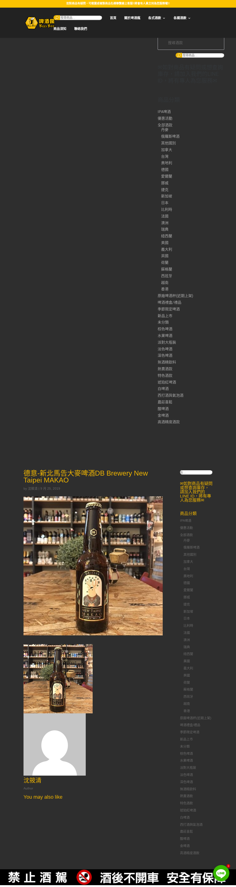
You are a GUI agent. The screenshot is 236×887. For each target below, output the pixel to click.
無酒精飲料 (167, 362)
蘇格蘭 (166, 269)
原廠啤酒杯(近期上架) (175, 296)
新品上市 (165, 316)
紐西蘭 (166, 236)
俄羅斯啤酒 (170, 136)
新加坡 (166, 196)
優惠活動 (165, 118)
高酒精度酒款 (169, 422)
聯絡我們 (80, 28)
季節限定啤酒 (169, 309)
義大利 (166, 249)
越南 (164, 282)
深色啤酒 (165, 355)
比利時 (166, 209)
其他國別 (168, 143)
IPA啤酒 (164, 112)
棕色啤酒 (165, 329)
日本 (164, 203)
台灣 (164, 156)
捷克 (164, 190)
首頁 (113, 18)
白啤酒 (163, 389)
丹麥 (164, 130)
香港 (164, 289)
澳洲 (164, 223)
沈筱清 (33, 488)
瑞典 (164, 229)
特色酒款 (165, 375)
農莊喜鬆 (165, 402)
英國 (164, 256)
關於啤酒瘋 (132, 18)
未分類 (163, 322)
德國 (164, 169)
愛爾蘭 (166, 176)
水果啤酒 (165, 335)
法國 (164, 216)
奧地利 (166, 163)
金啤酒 (163, 415)
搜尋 (56, 17)
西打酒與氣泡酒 (170, 395)
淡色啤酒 (165, 349)
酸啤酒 (163, 409)
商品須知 (59, 28)
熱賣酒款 (165, 369)
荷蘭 (164, 262)
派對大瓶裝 (167, 342)
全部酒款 (165, 125)
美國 (164, 243)
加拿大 (166, 150)
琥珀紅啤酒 (167, 382)
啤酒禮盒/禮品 (169, 302)
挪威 (164, 183)
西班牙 (166, 276)
